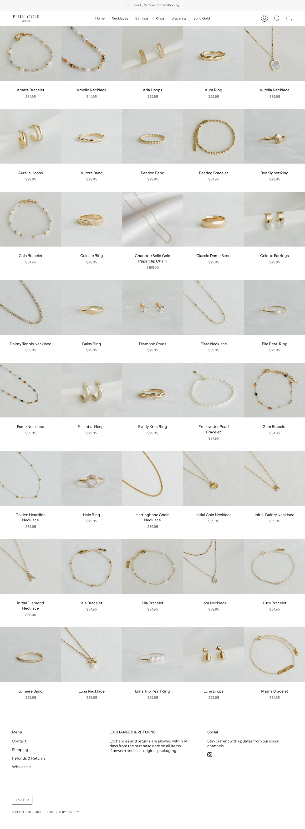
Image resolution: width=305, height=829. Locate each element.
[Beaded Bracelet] (213, 136)
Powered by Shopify (63, 812)
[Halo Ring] (91, 478)
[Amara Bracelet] (30, 53)
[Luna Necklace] (91, 654)
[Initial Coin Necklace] (213, 478)
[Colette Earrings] (274, 219)
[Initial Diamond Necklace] (30, 566)
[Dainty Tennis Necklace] (30, 307)
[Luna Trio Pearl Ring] (152, 654)
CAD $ (20, 799)
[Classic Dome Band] (213, 219)
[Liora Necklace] (213, 566)
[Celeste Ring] (91, 219)
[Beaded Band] (152, 136)
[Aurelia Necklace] (274, 53)
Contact (19, 741)
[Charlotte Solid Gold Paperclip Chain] (152, 219)
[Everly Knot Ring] (152, 390)
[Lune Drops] (213, 654)
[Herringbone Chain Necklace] (152, 478)
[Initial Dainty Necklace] (274, 478)
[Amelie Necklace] (91, 53)
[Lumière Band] (30, 654)
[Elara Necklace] (213, 307)
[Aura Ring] (213, 53)
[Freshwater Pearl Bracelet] (213, 390)
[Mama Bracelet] (274, 654)
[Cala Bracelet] (30, 219)
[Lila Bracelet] (152, 566)
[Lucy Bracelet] (274, 566)
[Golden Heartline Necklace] (30, 478)
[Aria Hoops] (152, 53)
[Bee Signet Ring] (274, 136)
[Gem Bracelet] (274, 390)
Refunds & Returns (28, 758)
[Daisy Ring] (91, 307)
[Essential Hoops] (91, 390)
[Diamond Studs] (152, 307)
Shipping (20, 749)
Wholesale (21, 766)
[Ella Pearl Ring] (274, 307)
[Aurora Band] (91, 136)
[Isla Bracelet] (91, 566)
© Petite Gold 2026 (26, 812)
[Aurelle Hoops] (30, 136)
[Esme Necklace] (30, 390)
